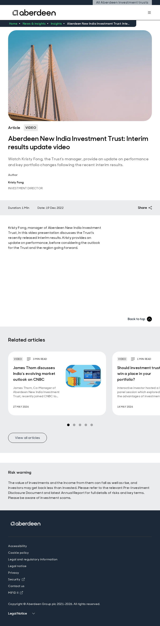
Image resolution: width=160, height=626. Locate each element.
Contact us (16, 586)
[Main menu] (149, 12)
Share (142, 207)
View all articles (27, 438)
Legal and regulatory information (33, 559)
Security (16, 579)
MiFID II (15, 593)
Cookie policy (18, 553)
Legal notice (17, 566)
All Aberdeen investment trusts (122, 2)
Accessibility (17, 546)
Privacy (13, 573)
